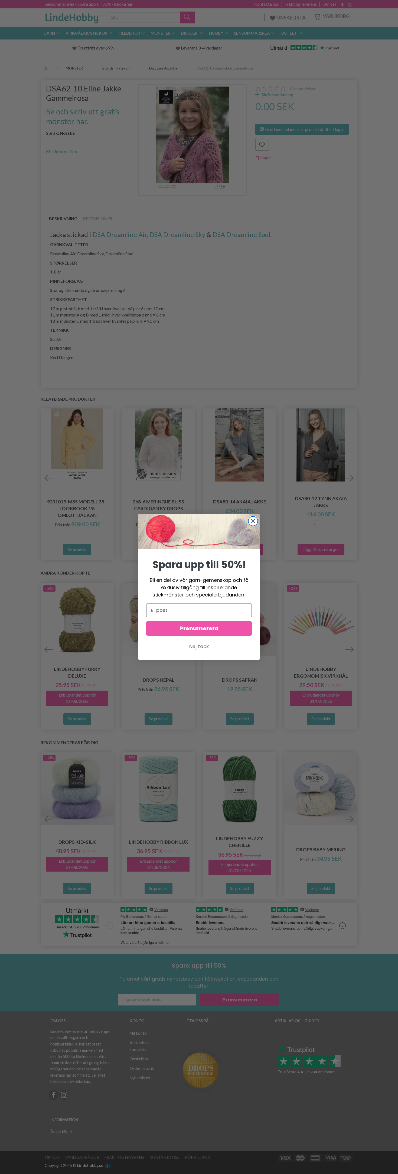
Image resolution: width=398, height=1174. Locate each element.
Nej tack (199, 646)
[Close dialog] (253, 521)
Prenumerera (199, 628)
